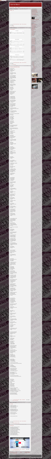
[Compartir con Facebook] (12, 63)
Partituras (19, 7)
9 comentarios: (23, 399)
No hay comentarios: (24, 62)
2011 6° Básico (33, 50)
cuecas (32, 35)
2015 (33, 64)
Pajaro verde (12, 425)
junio (33, 69)
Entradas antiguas (27, 452)
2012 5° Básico (33, 41)
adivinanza (13, 400)
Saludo (16, 7)
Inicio (21, 452)
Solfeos (32, 30)
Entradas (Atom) (15, 453)
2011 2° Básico (33, 47)
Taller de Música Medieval (34, 11)
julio (33, 65)
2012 (33, 70)
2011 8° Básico (33, 52)
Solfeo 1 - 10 (12, 10)
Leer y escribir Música (34, 27)
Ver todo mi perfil (33, 21)
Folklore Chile (16, 400)
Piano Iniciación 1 (12, 29)
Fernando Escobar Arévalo (35, 19)
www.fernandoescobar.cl (34, 10)
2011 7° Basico (33, 51)
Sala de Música (15, 4)
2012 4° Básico (33, 40)
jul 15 (34, 66)
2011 (33, 71)
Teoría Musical (33, 31)
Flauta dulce (33, 25)
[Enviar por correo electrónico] (10, 63)
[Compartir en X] (11, 63)
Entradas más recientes (13, 452)
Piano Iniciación (14, 64)
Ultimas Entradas (12, 7)
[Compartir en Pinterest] (28, 449)
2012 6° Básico (33, 42)
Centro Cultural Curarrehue (35, 12)
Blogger (30, 456)
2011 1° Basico (33, 46)
